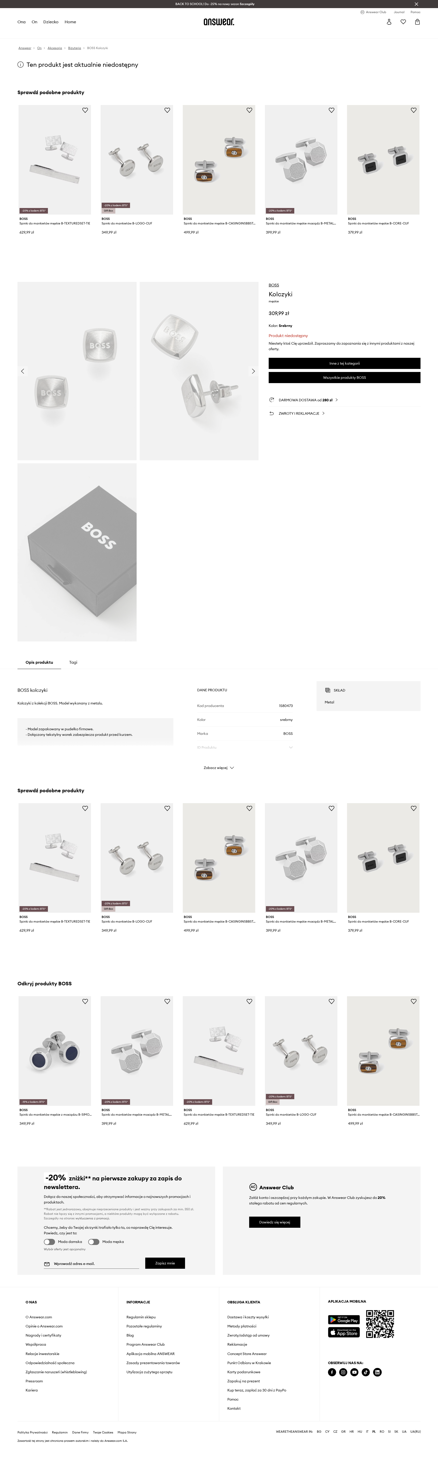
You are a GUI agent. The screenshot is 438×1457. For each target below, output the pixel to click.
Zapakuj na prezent (243, 1381)
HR (352, 1431)
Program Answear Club (145, 1344)
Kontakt (234, 1408)
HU (360, 1431)
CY (327, 1431)
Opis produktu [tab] (39, 662)
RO (382, 1431)
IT (367, 1431)
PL (374, 1431)
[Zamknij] (416, 4)
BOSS (274, 284)
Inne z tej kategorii (345, 363)
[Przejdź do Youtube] (354, 1372)
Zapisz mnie (165, 1263)
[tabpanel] (219, 721)
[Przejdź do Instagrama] (343, 1372)
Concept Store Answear (247, 1353)
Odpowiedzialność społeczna (50, 1363)
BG (319, 1431)
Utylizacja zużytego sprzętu (149, 1372)
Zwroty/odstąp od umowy (248, 1335)
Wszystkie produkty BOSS (344, 377)
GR (343, 1431)
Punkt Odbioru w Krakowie (249, 1363)
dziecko (51, 21)
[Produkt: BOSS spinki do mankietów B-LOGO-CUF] (137, 160)
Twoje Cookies (103, 1432)
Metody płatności (241, 1326)
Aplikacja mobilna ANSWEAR (150, 1353)
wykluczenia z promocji (92, 1218)
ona (21, 21)
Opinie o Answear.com (44, 1326)
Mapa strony (127, 1432)
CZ (335, 1431)
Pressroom (34, 1381)
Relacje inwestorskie (42, 1353)
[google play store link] (344, 1319)
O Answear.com (39, 1317)
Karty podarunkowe (243, 1372)
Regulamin (60, 1432)
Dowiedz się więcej (274, 1222)
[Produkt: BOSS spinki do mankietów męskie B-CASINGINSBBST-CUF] (219, 160)
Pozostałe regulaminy (144, 1326)
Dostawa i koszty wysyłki (248, 1317)
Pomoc (233, 1399)
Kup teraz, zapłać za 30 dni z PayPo (256, 1390)
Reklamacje (237, 1344)
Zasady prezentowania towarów (153, 1363)
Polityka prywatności (32, 1432)
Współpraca (36, 1344)
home (70, 21)
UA (404, 1431)
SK (396, 1431)
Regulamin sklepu (141, 1317)
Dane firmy (80, 1432)
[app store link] (344, 1331)
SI (389, 1431)
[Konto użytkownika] (389, 22)
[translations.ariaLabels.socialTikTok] (365, 1372)
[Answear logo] (219, 21)
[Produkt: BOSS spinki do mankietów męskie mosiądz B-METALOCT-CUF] (301, 160)
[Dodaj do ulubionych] (85, 110)
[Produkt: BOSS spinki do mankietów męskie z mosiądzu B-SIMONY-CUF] (55, 1051)
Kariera (32, 1390)
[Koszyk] (417, 22)
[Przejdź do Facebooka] (332, 1372)
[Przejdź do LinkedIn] (377, 1372)
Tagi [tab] (73, 662)
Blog (130, 1335)
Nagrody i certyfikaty (43, 1335)
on (34, 21)
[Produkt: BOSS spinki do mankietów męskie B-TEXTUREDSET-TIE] (55, 160)
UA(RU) (415, 1431)
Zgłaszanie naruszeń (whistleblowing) (56, 1372)
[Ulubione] (403, 22)
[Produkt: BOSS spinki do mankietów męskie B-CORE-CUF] (383, 160)
